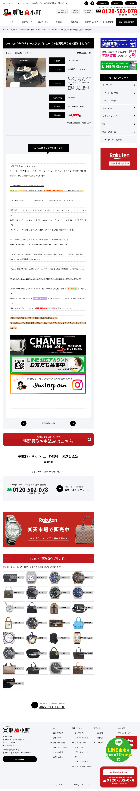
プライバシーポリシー (126, 733)
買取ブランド (27, 22)
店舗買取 (131, 3)
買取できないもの (91, 22)
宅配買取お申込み (119, 772)
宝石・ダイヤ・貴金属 (112, 139)
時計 (104, 123)
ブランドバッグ (109, 100)
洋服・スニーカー (110, 131)
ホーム (55, 728)
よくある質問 (108, 22)
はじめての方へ (59, 733)
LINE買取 (100, 742)
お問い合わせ (58, 757)
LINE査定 (102, 3)
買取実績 (59, 22)
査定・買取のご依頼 (126, 22)
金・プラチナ (108, 84)
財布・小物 (107, 108)
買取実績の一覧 (48, 423)
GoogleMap (19, 759)
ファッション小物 (110, 92)
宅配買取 (117, 3)
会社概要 (121, 728)
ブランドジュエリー (111, 116)
